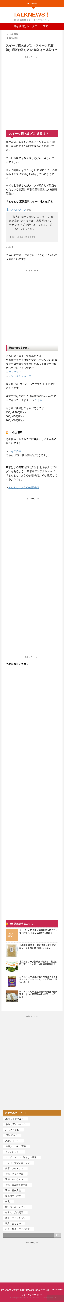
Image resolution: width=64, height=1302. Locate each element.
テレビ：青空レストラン (17, 1163)
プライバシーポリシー (32, 1295)
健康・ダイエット (14, 1168)
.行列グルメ (11, 1135)
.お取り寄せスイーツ (15, 1124)
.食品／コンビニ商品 (15, 1146)
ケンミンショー (13, 1152)
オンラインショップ (19, 376)
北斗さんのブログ (16, 209)
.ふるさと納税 (12, 1130)
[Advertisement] (32, 91)
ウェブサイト (16, 372)
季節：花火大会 (13, 1190)
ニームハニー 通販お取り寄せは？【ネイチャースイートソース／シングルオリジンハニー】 (38, 979)
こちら (38, 400)
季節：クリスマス (14, 1174)
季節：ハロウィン (14, 1179)
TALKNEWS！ (32, 14)
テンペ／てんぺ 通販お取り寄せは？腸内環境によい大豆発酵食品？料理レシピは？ (38, 994)
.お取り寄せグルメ (14, 1118)
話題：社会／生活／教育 (17, 1229)
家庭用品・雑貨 (13, 1196)
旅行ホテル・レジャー (16, 1207)
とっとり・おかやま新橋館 (23, 487)
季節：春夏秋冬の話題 (16, 1185)
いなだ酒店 (14, 451)
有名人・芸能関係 (14, 1212)
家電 (7, 1201)
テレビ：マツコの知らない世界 (20, 1157)
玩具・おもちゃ (13, 1223)
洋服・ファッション (15, 1218)
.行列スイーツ (12, 1141)
